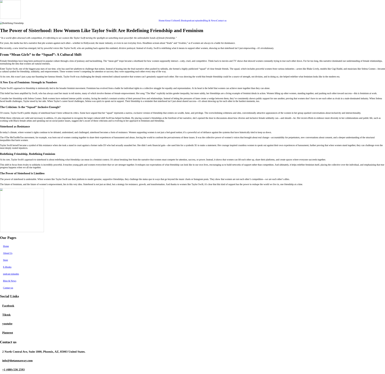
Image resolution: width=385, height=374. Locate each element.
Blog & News (209, 20)
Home (162, 20)
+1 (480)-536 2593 (13, 369)
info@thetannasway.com (17, 360)
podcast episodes (195, 20)
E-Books (183, 20)
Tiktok (6, 314)
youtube (7, 323)
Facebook (8, 305)
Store (176, 20)
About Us (169, 20)
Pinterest (7, 332)
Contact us (221, 20)
